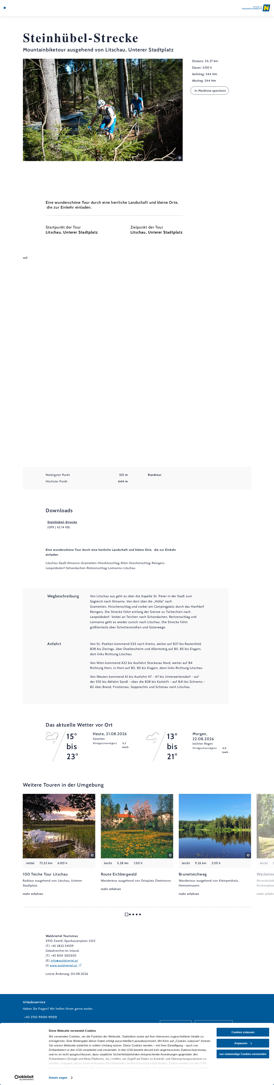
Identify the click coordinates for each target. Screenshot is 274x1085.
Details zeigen (58, 1077)
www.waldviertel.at (64, 965)
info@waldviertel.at (64, 960)
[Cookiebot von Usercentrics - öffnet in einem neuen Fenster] (24, 1078)
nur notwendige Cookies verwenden (242, 1054)
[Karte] (14, 8)
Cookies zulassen (243, 1032)
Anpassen (240, 1043)
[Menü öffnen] (5, 8)
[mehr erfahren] (59, 845)
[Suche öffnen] (23, 8)
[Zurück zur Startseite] (256, 8)
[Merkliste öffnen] (18, 8)
